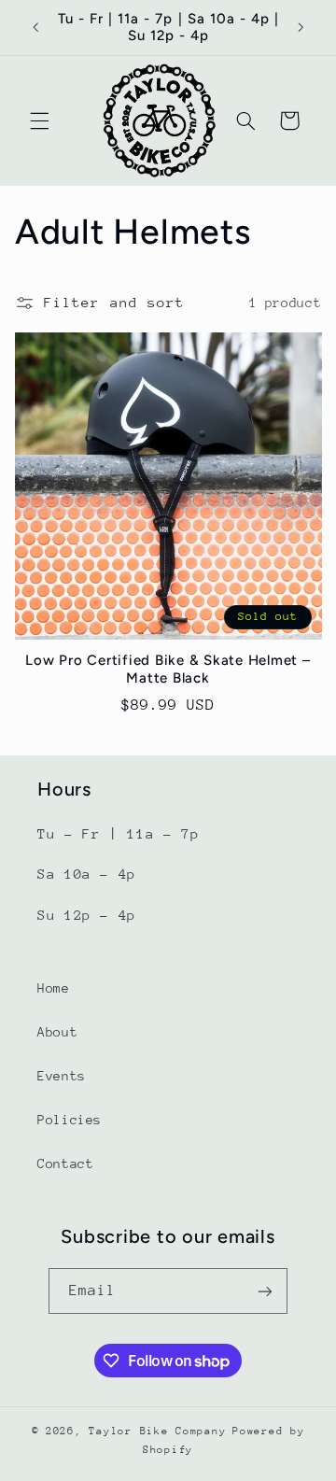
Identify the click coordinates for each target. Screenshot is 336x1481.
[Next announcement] (300, 27)
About (57, 1031)
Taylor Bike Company (157, 1431)
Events (61, 1075)
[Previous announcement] (35, 27)
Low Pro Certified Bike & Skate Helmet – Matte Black (167, 669)
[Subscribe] (265, 1291)
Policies (69, 1119)
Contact (65, 1163)
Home (53, 987)
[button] (39, 120)
